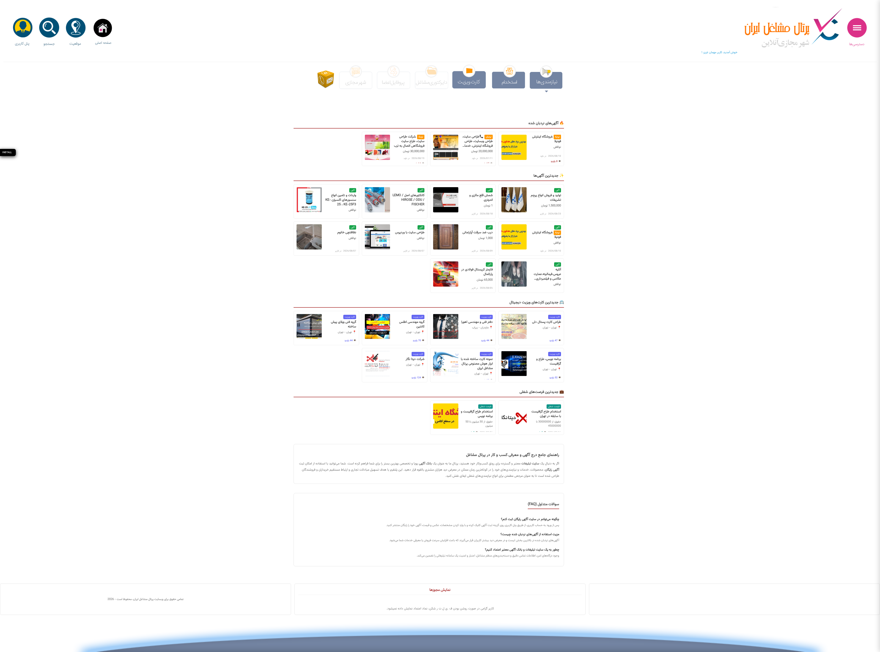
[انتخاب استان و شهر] (75, 32)
